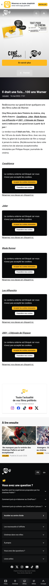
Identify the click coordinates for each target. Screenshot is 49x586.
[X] (37, 408)
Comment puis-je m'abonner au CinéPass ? (19, 499)
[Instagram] (12, 408)
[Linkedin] (37, 566)
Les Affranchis (8, 120)
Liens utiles (8, 559)
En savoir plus (24, 62)
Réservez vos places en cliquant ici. (18, 195)
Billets (34, 584)
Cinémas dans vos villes (13, 534)
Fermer (26, 72)
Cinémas (15, 584)
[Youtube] (31, 408)
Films (6, 584)
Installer (42, 4)
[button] (36, 13)
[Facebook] (18, 408)
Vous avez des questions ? (14, 550)
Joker (30, 116)
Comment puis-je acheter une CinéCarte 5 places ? (22, 506)
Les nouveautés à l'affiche (14, 526)
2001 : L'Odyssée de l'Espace (31, 120)
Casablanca (21, 116)
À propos (7, 542)
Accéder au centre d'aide (14, 515)
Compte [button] (43, 584)
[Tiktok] (24, 408)
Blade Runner (40, 116)
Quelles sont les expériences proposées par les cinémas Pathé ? (21, 491)
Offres (24, 584)
